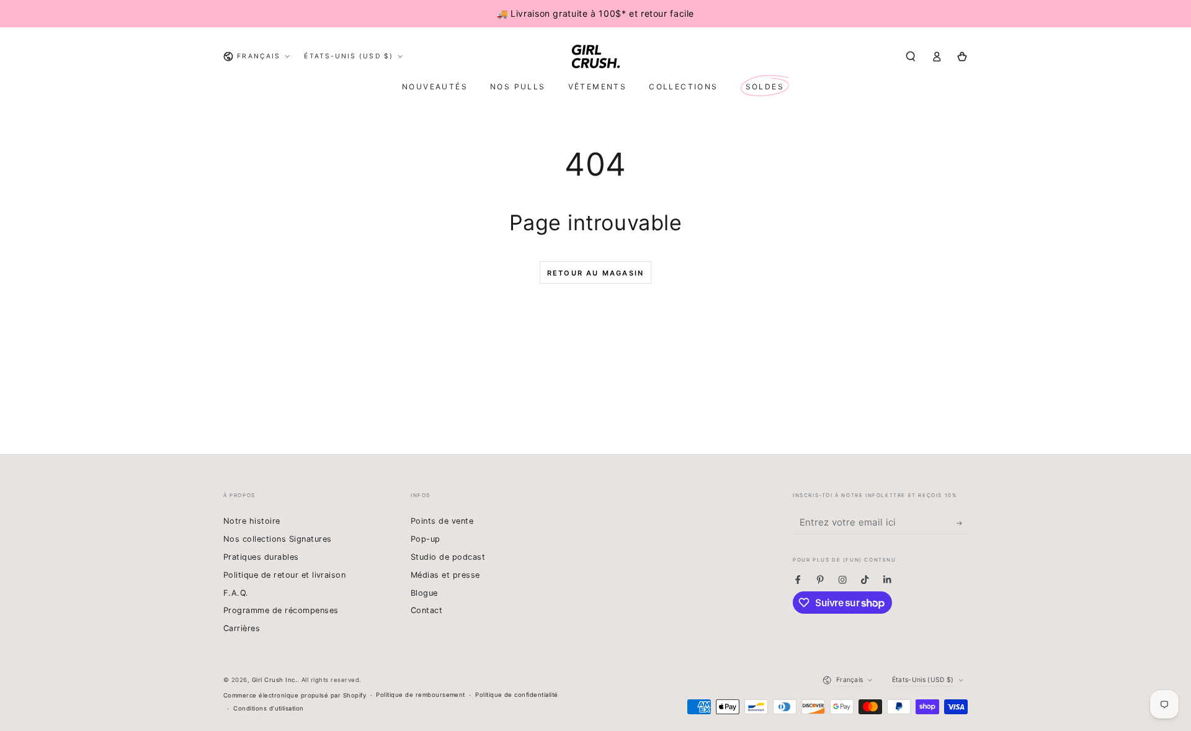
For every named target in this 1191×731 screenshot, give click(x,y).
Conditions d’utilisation (268, 708)
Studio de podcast (448, 557)
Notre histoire (251, 521)
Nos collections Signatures (277, 539)
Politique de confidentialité (516, 694)
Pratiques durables (261, 557)
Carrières (241, 628)
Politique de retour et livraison (284, 575)
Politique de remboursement (420, 694)
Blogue (424, 593)
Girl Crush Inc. (274, 679)
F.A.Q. (236, 593)
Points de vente (442, 521)
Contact (426, 610)
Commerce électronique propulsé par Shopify (294, 695)
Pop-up (425, 539)
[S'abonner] (962, 523)
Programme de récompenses (281, 610)
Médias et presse (445, 575)
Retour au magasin (595, 273)
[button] (911, 56)
